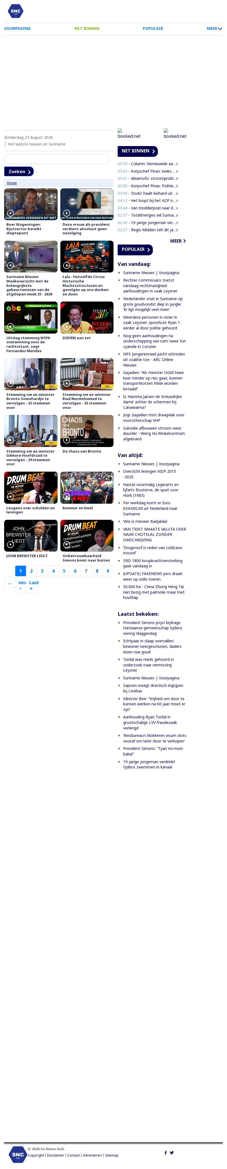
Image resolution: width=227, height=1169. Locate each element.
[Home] (15, 11)
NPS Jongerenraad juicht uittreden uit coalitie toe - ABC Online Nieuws (154, 359)
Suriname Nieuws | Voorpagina (151, 272)
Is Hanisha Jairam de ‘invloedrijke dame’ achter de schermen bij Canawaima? (152, 402)
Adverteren (92, 1155)
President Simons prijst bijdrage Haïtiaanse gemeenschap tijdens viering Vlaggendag (152, 628)
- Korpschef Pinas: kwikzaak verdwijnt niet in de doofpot (147, 171)
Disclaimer (55, 1155)
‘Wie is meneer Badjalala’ (145, 521)
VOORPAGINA (17, 28)
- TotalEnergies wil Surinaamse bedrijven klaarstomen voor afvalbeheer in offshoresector (147, 215)
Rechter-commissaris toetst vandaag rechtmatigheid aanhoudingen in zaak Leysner (150, 285)
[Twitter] (172, 1152)
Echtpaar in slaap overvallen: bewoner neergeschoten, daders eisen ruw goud (152, 646)
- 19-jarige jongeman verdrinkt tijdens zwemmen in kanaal (147, 222)
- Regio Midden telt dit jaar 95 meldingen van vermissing (147, 229)
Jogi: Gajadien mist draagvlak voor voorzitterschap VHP (153, 417)
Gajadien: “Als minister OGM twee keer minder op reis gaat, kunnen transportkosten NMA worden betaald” (153, 380)
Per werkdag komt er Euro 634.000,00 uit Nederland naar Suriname (150, 508)
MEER (212, 28)
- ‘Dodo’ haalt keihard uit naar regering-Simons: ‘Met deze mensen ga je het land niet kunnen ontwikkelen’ (147, 193)
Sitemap (111, 1155)
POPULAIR (153, 28)
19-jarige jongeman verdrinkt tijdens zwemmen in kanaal (149, 764)
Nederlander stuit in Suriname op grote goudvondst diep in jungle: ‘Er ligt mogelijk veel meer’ (153, 304)
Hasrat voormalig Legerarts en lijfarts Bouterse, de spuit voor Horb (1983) (151, 490)
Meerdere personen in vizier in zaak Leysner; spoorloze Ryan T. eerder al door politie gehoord (152, 323)
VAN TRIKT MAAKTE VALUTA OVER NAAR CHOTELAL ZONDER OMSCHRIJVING (154, 534)
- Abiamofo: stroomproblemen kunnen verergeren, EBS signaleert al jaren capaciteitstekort (147, 178)
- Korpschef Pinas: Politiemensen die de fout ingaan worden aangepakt (147, 185)
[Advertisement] (113, 79)
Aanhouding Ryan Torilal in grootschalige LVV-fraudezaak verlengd (150, 722)
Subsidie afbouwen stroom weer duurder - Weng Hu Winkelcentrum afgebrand (154, 433)
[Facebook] (165, 1152)
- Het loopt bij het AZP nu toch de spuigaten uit (147, 200)
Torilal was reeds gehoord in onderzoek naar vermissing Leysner (148, 665)
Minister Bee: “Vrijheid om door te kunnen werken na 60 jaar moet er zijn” (154, 704)
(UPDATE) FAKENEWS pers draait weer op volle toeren (153, 576)
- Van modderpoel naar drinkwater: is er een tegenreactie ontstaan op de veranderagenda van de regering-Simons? (147, 208)
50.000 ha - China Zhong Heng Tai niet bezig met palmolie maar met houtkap (154, 592)
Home (12, 182)
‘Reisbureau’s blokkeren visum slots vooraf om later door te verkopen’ (154, 738)
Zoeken (17, 171)
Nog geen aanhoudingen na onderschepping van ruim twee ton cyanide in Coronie (154, 341)
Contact (73, 1155)
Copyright (36, 1155)
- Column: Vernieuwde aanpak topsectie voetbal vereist (147, 163)
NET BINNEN (86, 28)
